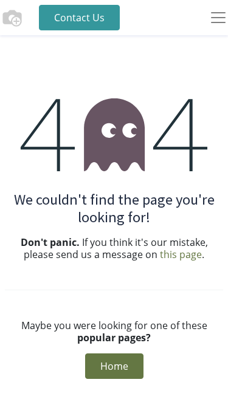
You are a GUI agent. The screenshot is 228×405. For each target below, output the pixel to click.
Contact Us (79, 17)
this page (181, 254)
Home (114, 366)
